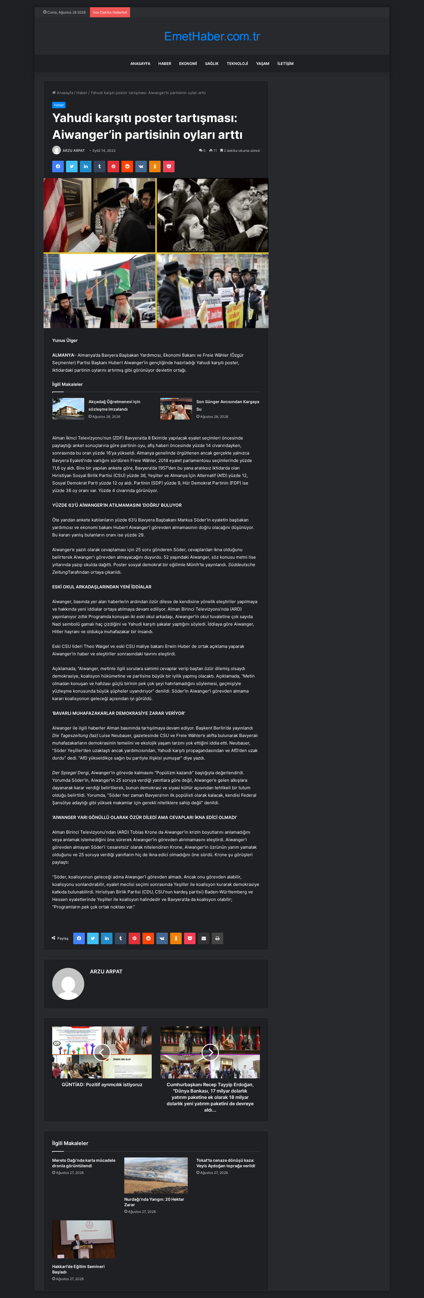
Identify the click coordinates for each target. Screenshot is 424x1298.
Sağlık (212, 63)
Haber (164, 63)
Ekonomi (188, 63)
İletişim (285, 63)
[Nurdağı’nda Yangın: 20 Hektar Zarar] (156, 1175)
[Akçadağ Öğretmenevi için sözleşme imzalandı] (68, 409)
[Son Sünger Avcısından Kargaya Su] (176, 409)
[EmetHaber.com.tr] (212, 36)
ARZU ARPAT (74, 150)
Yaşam (262, 63)
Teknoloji (237, 63)
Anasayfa (140, 63)
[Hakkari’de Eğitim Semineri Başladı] (84, 1240)
